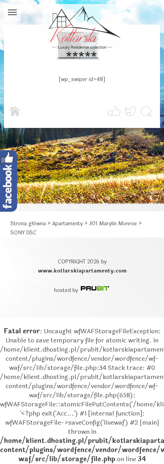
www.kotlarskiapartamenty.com (82, 271)
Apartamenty (67, 224)
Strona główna (28, 224)
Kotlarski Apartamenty (82, 31)
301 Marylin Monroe (113, 224)
